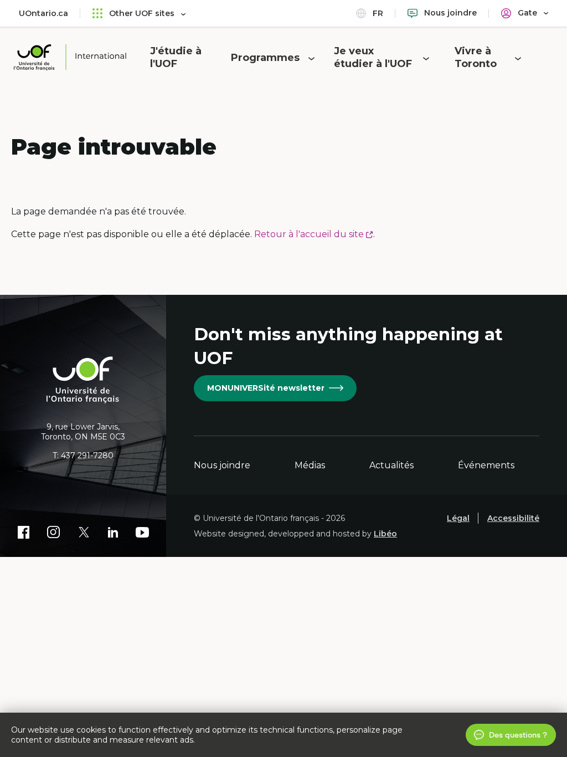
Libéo (385, 534)
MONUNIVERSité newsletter (265, 388)
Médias (310, 465)
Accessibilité (513, 518)
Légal (458, 518)
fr (376, 13)
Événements (486, 465)
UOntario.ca (43, 13)
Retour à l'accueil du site (313, 234)
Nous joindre (222, 465)
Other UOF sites (142, 13)
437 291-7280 (87, 456)
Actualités (391, 465)
